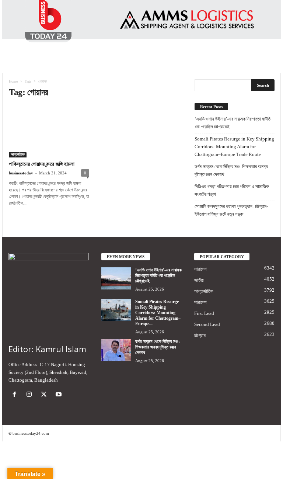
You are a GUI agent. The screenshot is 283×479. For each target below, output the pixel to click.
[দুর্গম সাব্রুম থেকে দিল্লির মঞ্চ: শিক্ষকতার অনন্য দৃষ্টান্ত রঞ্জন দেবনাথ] (116, 350)
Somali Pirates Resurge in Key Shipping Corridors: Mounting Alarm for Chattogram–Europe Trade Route (234, 146)
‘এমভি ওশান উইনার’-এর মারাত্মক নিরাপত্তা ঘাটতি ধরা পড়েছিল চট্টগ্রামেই (232, 122)
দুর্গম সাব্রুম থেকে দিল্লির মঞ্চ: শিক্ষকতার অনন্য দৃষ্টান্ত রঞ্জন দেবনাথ (231, 170)
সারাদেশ (200, 269)
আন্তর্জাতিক (18, 154)
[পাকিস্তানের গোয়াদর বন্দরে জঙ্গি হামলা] (49, 131)
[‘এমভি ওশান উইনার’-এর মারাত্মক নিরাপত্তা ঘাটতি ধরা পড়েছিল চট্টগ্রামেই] (116, 278)
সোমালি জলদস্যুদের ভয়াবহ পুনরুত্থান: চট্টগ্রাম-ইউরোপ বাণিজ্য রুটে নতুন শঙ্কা (231, 210)
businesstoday (21, 173)
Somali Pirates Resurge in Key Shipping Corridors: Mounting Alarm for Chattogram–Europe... (158, 312)
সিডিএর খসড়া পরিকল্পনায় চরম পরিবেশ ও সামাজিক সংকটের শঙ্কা (232, 190)
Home (13, 81)
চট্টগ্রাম (200, 335)
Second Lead (207, 324)
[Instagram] (30, 395)
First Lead (204, 313)
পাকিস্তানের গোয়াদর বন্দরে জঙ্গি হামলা (41, 164)
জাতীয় (199, 280)
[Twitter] (45, 395)
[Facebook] (15, 395)
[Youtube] (59, 395)
